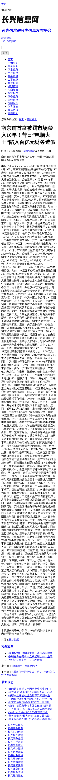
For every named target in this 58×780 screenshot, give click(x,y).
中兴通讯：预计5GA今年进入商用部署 (30, 709)
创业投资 (13, 93)
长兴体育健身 (15, 768)
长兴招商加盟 (15, 752)
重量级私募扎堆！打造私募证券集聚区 (30, 719)
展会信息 (13, 96)
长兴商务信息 (15, 738)
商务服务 (13, 66)
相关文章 (7, 646)
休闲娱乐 (13, 103)
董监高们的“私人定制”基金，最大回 (29, 715)
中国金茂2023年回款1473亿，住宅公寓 (30, 699)
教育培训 (13, 83)
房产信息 (13, 73)
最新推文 (13, 113)
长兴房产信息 (15, 735)
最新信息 (7, 682)
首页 (3, 4)
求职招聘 (13, 86)
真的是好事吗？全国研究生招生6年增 (29, 688)
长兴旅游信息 (15, 762)
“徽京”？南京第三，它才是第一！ (27, 660)
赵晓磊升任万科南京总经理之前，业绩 (30, 656)
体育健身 (13, 106)
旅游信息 (13, 100)
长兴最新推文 (15, 775)
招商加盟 (13, 89)
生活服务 (13, 62)
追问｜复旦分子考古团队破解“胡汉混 (29, 705)
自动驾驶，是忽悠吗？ (24, 665)
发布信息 (6, 37)
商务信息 (13, 76)
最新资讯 (13, 110)
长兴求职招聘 (15, 748)
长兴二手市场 (15, 742)
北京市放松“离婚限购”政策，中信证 (29, 702)
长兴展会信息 (15, 758)
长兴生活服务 (15, 725)
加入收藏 (6, 10)
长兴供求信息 (15, 731)
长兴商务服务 (15, 728)
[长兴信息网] (21, 23)
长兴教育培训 (15, 745)
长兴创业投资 (15, 755)
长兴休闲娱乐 (15, 765)
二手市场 (13, 79)
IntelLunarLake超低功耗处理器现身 (28, 712)
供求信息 (13, 69)
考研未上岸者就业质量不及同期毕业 (29, 695)
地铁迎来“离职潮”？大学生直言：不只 (30, 692)
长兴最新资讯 (15, 772)
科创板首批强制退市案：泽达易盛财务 (30, 653)
